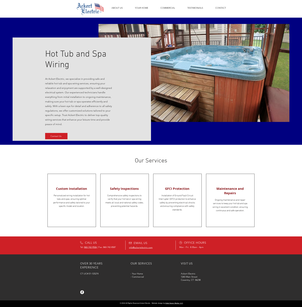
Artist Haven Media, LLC (174, 303)
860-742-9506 (90, 247)
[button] (141, 8)
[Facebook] (82, 292)
